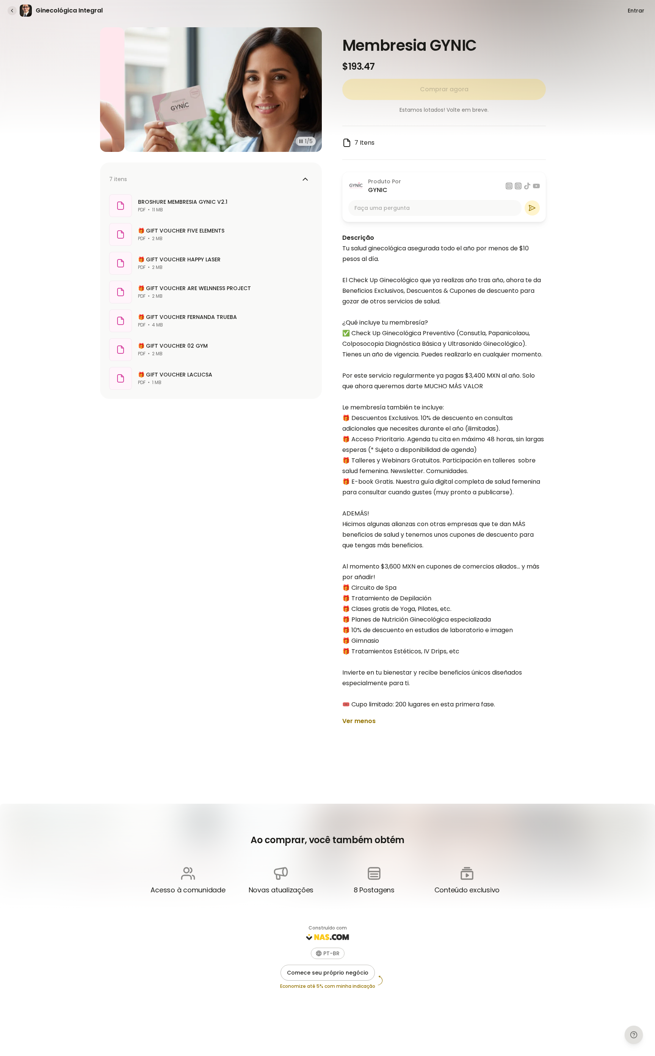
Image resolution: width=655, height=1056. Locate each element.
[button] (328, 953)
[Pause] (301, 141)
